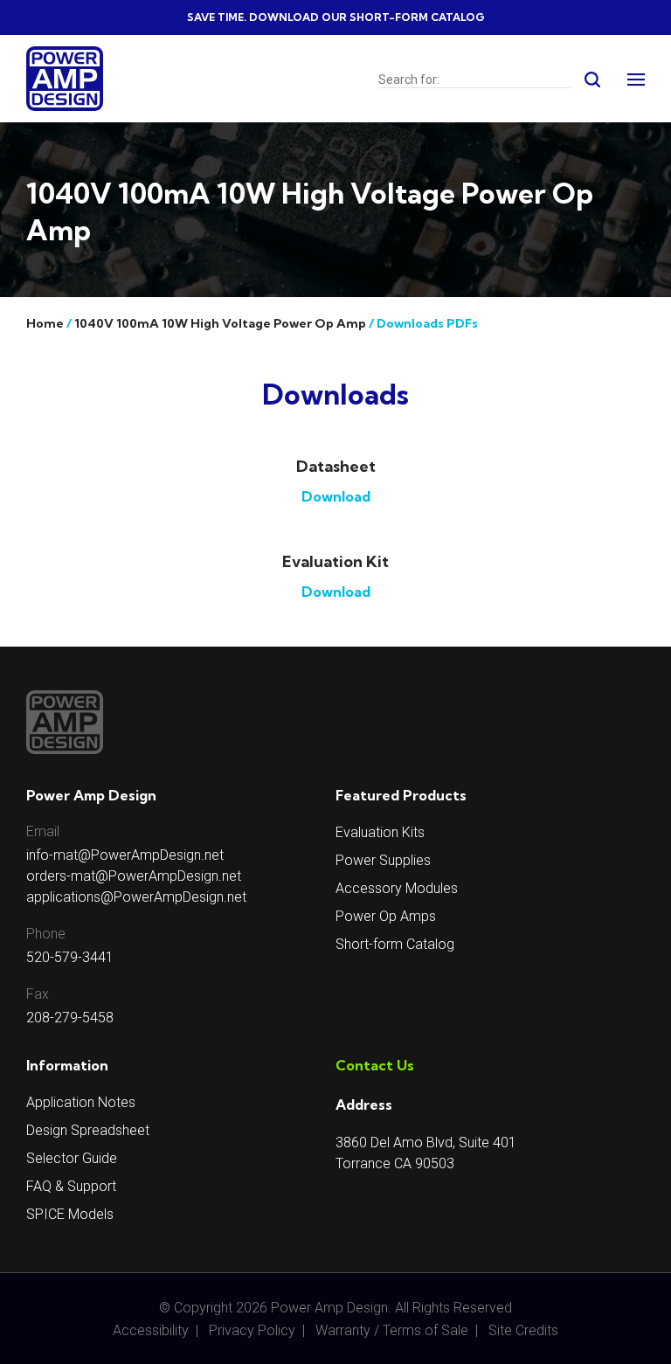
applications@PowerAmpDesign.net (136, 897)
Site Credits (523, 1330)
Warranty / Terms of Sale (391, 1330)
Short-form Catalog (395, 944)
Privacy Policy (252, 1330)
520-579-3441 (70, 957)
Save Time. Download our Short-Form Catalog (336, 17)
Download (335, 496)
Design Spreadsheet (87, 1130)
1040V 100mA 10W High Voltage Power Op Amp (220, 323)
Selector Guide (71, 1158)
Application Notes (80, 1102)
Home (45, 323)
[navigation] (636, 82)
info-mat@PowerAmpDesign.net (125, 855)
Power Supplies (383, 860)
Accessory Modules (397, 888)
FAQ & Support (71, 1186)
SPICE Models (70, 1214)
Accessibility (151, 1330)
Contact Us (375, 1065)
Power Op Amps (386, 916)
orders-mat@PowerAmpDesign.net (133, 876)
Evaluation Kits (380, 832)
